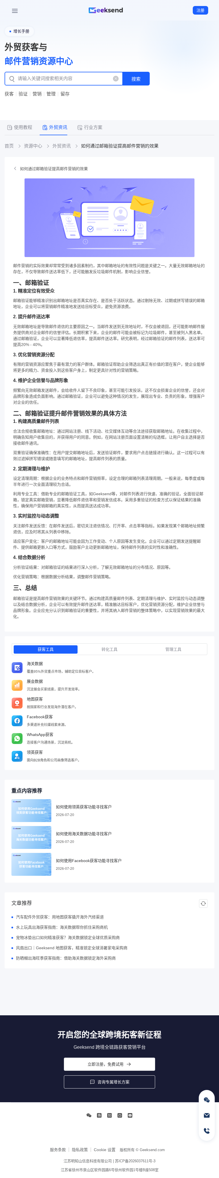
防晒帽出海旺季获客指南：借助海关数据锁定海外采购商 (66, 958)
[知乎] (109, 1115)
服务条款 (58, 1149)
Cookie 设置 (104, 1149)
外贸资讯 (61, 146)
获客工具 (46, 649)
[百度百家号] (99, 1115)
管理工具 (173, 649)
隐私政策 (80, 1149)
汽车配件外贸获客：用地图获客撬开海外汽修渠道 (60, 917)
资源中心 (33, 146)
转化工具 (109, 649)
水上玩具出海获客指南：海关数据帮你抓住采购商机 (62, 927)
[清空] (116, 78)
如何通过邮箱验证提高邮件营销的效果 (54, 168)
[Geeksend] (106, 10)
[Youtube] (130, 1115)
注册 (200, 10)
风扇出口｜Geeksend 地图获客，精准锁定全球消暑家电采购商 (71, 948)
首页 (9, 146)
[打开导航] (15, 10)
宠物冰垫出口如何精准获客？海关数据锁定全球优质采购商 (68, 937)
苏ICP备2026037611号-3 (135, 1161)
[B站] (120, 1115)
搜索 (136, 79)
